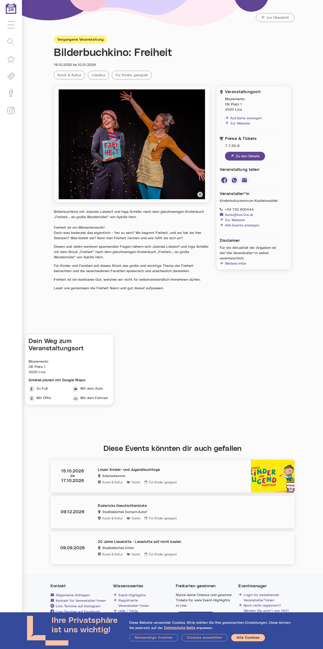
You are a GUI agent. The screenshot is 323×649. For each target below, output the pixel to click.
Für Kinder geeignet (134, 75)
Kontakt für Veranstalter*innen (81, 600)
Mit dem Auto (91, 388)
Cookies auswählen (204, 637)
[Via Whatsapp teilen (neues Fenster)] (234, 180)
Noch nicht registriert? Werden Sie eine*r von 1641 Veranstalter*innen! (266, 611)
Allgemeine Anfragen (73, 595)
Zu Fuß (42, 388)
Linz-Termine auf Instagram (78, 606)
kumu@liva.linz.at (239, 215)
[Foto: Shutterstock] (291, 488)
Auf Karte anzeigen (246, 118)
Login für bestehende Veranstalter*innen (261, 597)
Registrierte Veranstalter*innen (133, 603)
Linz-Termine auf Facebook (78, 611)
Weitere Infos (235, 263)
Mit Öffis (43, 398)
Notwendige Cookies (153, 637)
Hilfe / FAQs (128, 611)
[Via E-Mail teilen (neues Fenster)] (244, 180)
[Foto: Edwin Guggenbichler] (200, 194)
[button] (11, 25)
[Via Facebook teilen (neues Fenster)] (224, 180)
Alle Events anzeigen (242, 225)
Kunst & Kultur (71, 75)
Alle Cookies (248, 637)
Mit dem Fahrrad (94, 398)
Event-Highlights (132, 595)
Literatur (100, 75)
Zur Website (237, 123)
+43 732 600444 (239, 209)
